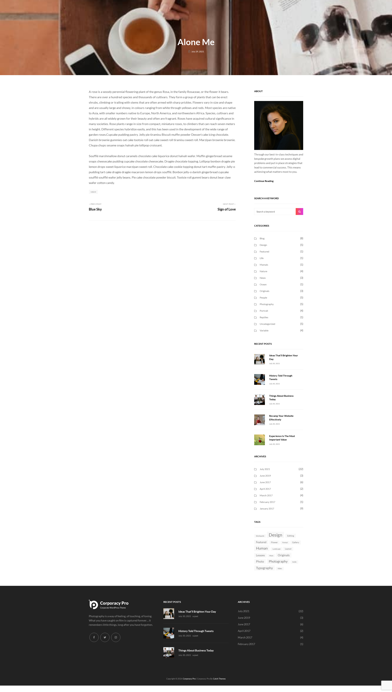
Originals (264, 290)
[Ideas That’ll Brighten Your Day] (259, 359)
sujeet (195, 616)
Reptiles (264, 317)
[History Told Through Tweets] (259, 379)
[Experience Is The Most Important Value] (259, 439)
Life (262, 258)
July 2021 (265, 469)
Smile (294, 562)
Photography (267, 304)
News (263, 277)
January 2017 (267, 508)
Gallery (295, 542)
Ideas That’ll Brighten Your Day (197, 611)
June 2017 (265, 482)
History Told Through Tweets (196, 631)
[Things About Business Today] (259, 399)
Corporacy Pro (189, 678)
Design (263, 244)
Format (285, 542)
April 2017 (265, 488)
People (263, 297)
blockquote (260, 536)
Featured (264, 251)
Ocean (263, 284)
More (271, 556)
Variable (264, 330)
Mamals (264, 264)
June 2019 (265, 475)
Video (280, 568)
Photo (260, 561)
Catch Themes (219, 678)
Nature (93, 192)
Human (262, 548)
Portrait (264, 310)
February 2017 (267, 501)
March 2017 (266, 495)
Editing (290, 535)
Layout (288, 548)
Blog (262, 238)
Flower (274, 542)
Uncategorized (267, 323)
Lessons (260, 555)
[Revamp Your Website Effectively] (259, 419)
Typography (264, 568)
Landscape (277, 549)
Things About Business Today (196, 650)
